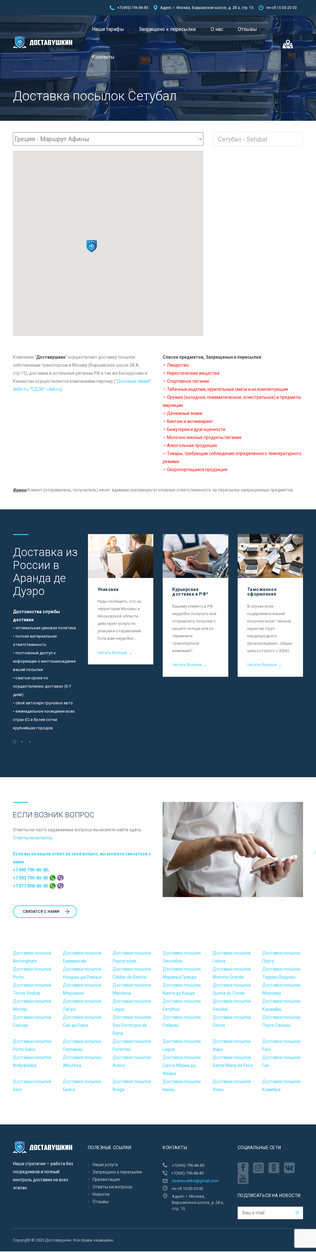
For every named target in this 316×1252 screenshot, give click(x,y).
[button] (91, 246)
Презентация (106, 1179)
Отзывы (247, 29)
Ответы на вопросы (33, 837)
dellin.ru (20, 389)
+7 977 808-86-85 (31, 885)
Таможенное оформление (262, 591)
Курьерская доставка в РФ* (190, 591)
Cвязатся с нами (41, 911)
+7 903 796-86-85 (31, 877)
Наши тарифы (108, 29)
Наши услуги (105, 1164)
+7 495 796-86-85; (31, 869)
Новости (101, 1194)
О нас (217, 29)
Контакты (103, 57)
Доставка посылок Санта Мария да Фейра (182, 1065)
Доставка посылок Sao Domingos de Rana (132, 1025)
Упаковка (108, 589)
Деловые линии (133, 381)
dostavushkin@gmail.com (195, 1180)
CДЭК (37, 389)
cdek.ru (53, 389)
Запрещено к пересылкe (167, 29)
